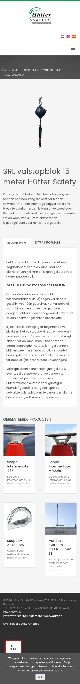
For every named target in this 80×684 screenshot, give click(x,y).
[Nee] (75, 668)
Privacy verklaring (15, 616)
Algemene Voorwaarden (45, 616)
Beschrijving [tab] (16, 243)
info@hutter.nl (12, 612)
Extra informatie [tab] (48, 242)
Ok (40, 677)
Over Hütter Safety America (21, 624)
